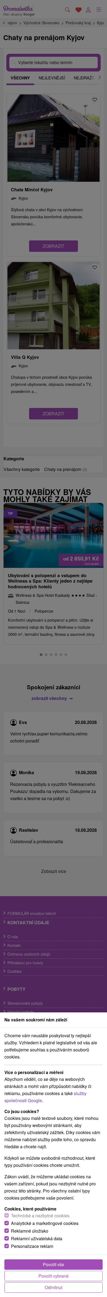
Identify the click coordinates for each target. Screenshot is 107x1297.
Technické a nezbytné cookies (40, 1215)
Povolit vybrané (53, 1276)
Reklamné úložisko (29, 1231)
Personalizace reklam (32, 1246)
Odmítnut (53, 1287)
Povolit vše (53, 1264)
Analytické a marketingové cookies (44, 1223)
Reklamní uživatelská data (36, 1238)
